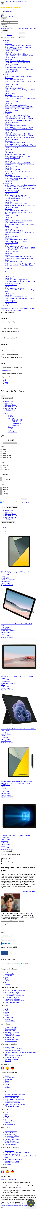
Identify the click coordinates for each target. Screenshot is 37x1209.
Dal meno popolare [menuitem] (10, 408)
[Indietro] (5, 380)
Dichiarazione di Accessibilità (13, 1056)
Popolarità (7, 398)
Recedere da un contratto (8, 1179)
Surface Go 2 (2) (7, 449)
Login (10, 28)
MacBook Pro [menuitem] (26, 115)
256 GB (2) (5, 490)
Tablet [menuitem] (6, 74)
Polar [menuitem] (25, 185)
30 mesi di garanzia (10, 1037)
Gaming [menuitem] (7, 260)
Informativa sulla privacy (12, 1059)
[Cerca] (20, 33)
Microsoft (11, 418)
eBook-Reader (12, 432)
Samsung (11, 416)
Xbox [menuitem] (13, 221)
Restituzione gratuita (6, 370)
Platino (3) (5, 465)
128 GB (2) (5, 488)
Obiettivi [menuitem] (14, 154)
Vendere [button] (9, 11)
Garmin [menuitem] (21, 185)
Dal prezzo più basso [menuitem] (11, 406)
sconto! (31, 913)
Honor (6, 979)
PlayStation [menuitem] (8, 221)
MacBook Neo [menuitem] (9, 115)
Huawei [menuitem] (21, 45)
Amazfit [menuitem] (30, 185)
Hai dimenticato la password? (27, 28)
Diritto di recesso (10, 1030)
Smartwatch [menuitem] (8, 183)
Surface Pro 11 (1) (7, 457)
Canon (7, 1010)
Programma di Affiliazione (12, 1050)
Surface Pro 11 (16, 422)
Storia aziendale (9, 1047)
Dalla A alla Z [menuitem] (9, 403)
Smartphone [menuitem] (8, 44)
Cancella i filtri (25, 502)
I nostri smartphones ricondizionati (15, 990)
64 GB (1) (5, 494)
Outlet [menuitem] (6, 42)
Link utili (24, 1)
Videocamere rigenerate (12, 1002)
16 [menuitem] (5, 527)
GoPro (7, 1014)
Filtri (3, 396)
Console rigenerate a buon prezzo (15, 1001)
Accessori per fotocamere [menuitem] (25, 258)
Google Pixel (8, 975)
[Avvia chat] (2, 14)
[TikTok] (11, 935)
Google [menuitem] (17, 45)
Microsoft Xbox (9, 1017)
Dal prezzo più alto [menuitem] (10, 405)
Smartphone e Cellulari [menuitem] (15, 256)
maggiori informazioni (29, 891)
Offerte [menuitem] (7, 40)
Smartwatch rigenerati (11, 994)
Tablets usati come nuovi (12, 992)
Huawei (7, 977)
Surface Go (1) (6, 453)
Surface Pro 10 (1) (7, 455)
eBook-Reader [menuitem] (9, 78)
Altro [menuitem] (30, 45)
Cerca (6, 1)
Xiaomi (10, 428)
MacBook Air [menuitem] (18, 115)
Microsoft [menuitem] (17, 76)
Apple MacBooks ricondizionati (14, 995)
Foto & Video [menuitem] (9, 152)
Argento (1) (6, 469)
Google (10, 427)
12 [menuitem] (5, 525)
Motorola (7, 984)
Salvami (5, 26)
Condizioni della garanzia (12, 1036)
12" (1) (4, 451)
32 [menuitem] (5, 531)
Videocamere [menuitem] (21, 154)
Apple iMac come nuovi (12, 997)
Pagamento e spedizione (12, 1032)
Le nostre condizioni (11, 1027)
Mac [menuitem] (6, 151)
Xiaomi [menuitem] (26, 45)
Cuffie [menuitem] (6, 256)
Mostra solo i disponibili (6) (10, 502)
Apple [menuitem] (6, 45)
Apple (10, 415)
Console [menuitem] (7, 219)
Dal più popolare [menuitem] (10, 410)
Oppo (6, 982)
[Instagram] (3, 935)
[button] (11, 10)
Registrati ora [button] (5, 28)
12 (8, 522)
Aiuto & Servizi (9, 1034)
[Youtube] (7, 935)
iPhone (7, 972)
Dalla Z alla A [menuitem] (9, 401)
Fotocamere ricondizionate (12, 999)
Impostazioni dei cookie (12, 1057)
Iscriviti (21, 920)
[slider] (2, 443)
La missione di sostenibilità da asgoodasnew (18, 1049)
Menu (2, 1)
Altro (6, 305)
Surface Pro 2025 (24, 308)
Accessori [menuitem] (7, 255)
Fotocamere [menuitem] (8, 154)
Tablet (17, 308)
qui (18, 331)
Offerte (12, 308)
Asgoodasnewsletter (11, 1041)
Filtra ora (23, 499)
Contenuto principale (15, 1)
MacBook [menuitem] (8, 113)
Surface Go (17, 310)
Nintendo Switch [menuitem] (21, 221)
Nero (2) (5, 467)
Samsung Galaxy (10, 974)
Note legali (8, 1061)
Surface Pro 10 (9, 310)
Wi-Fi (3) (5, 477)
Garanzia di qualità (10, 1029)
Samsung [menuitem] (11, 45)
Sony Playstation (10, 1021)
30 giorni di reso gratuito (12, 1039)
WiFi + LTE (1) (6, 479)
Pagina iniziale (5, 308)
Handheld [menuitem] (29, 221)
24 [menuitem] (5, 529)
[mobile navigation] (2, 3)
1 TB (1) (5, 492)
